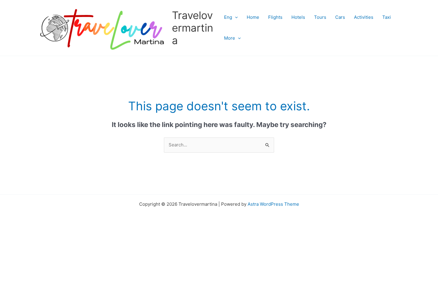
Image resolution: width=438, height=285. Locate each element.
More (229, 38)
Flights (275, 17)
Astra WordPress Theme (273, 204)
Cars (340, 17)
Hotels (298, 17)
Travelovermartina (192, 28)
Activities (363, 17)
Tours (320, 17)
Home (253, 17)
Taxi (386, 17)
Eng (228, 17)
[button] (235, 17)
